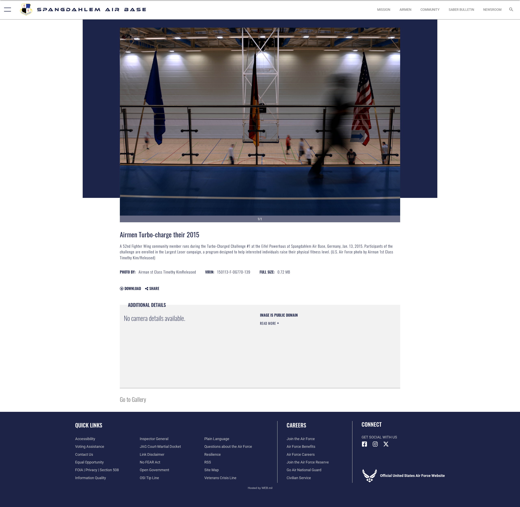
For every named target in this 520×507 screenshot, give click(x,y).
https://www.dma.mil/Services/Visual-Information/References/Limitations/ (307, 349)
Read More (268, 323)
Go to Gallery (133, 399)
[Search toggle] (511, 9)
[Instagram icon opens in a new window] (375, 444)
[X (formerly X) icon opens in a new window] (386, 444)
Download (132, 288)
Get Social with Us (379, 437)
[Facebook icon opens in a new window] (365, 444)
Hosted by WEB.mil (260, 488)
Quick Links (88, 425)
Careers (296, 425)
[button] (6, 9)
